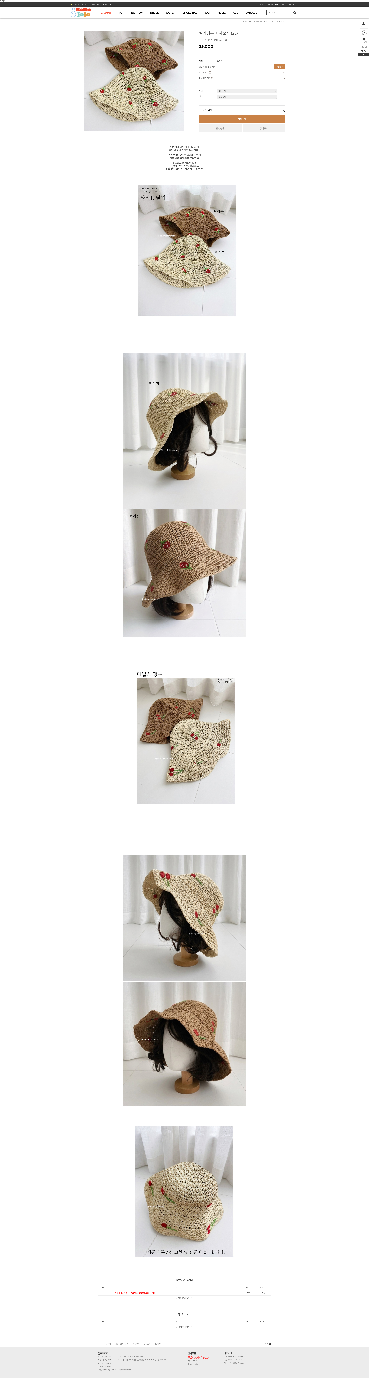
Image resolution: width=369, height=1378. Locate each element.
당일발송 (106, 12)
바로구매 (242, 118)
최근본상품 (364, 46)
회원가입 (263, 4)
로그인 (363, 26)
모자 (265, 21)
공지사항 (85, 4)
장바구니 (363, 42)
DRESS (154, 12)
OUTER (170, 12)
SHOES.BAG (190, 12)
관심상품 (220, 128)
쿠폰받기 (279, 66)
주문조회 (284, 4)
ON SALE (251, 12)
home (245, 21)
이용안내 (107, 1344)
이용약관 (136, 1344)
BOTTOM (137, 12)
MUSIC (222, 12)
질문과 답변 (95, 4)
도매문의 (158, 1344)
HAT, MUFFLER (256, 21)
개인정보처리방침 (121, 1344)
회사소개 (147, 1344)
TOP (121, 12)
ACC (235, 12)
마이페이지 (364, 34)
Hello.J (112, 4)
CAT (207, 12)
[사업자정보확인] (128, 1360)
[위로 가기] (363, 54)
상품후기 (104, 4)
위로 (266, 1344)
